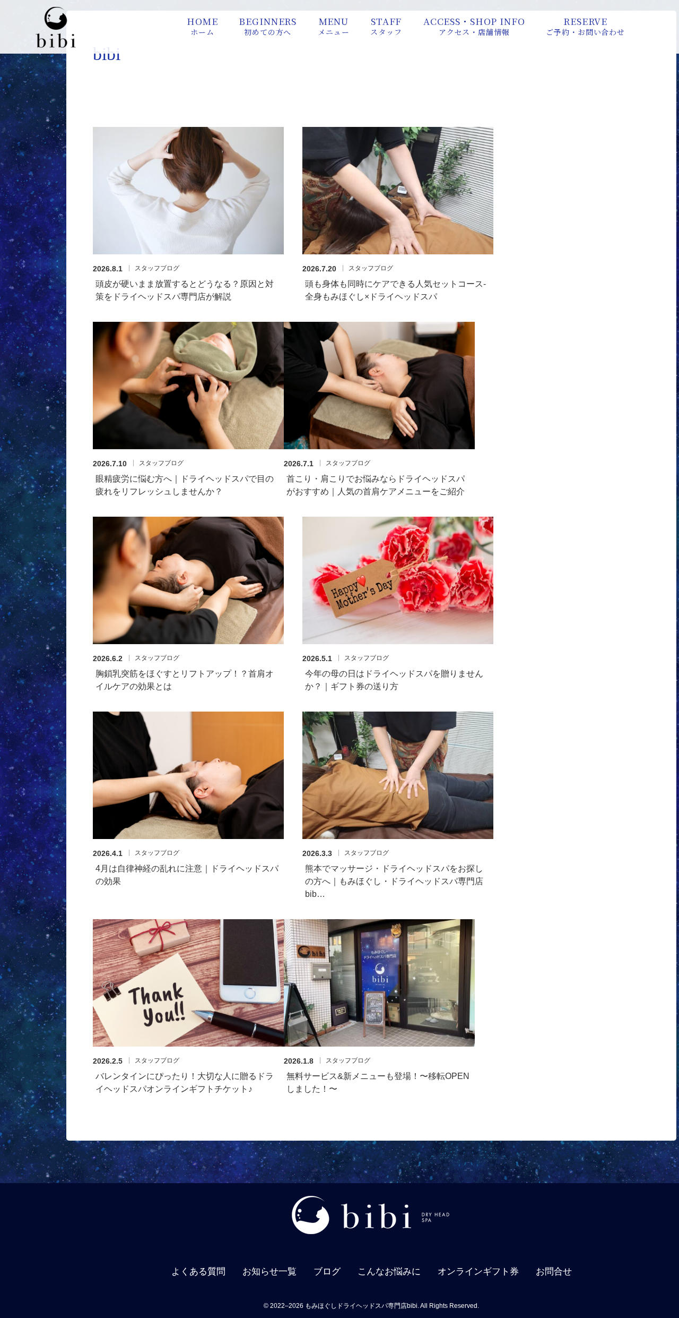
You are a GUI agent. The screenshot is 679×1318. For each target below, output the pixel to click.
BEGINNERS (268, 25)
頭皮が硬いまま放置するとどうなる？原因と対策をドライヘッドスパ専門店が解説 (184, 290)
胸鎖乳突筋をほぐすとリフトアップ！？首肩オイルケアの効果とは (184, 680)
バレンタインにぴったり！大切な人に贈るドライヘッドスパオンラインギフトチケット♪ (184, 1082)
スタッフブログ (157, 268)
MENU (333, 25)
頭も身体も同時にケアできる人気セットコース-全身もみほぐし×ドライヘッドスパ (395, 290)
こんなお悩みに (389, 1271)
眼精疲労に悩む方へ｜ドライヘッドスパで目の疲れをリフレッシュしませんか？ (184, 485)
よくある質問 (198, 1271)
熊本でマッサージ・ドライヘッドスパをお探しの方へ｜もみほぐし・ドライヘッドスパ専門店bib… (394, 881)
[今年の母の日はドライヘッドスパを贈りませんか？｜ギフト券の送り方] (397, 580)
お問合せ (554, 1271)
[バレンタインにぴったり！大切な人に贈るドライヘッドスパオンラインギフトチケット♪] (188, 983)
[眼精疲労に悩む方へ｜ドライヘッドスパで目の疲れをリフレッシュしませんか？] (188, 385)
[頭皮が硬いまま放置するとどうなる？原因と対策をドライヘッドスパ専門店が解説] (188, 190)
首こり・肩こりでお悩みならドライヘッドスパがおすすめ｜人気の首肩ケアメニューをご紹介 (375, 485)
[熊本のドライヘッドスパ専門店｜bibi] (371, 1239)
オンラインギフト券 (478, 1271)
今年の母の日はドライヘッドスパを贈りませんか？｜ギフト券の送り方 (394, 680)
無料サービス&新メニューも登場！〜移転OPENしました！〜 (377, 1082)
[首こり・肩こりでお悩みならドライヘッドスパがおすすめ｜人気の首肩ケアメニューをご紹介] (379, 385)
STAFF (386, 25)
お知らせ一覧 (269, 1271)
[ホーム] (55, 44)
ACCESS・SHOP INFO (474, 25)
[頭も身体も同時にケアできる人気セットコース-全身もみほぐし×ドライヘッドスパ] (397, 190)
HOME (202, 25)
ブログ (327, 1271)
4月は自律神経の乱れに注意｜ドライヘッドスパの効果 (186, 875)
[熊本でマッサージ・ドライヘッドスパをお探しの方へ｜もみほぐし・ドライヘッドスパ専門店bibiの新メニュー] (397, 775)
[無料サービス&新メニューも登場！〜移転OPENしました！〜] (379, 983)
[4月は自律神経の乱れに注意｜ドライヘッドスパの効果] (188, 775)
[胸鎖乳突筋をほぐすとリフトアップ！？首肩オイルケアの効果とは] (188, 580)
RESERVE (585, 25)
